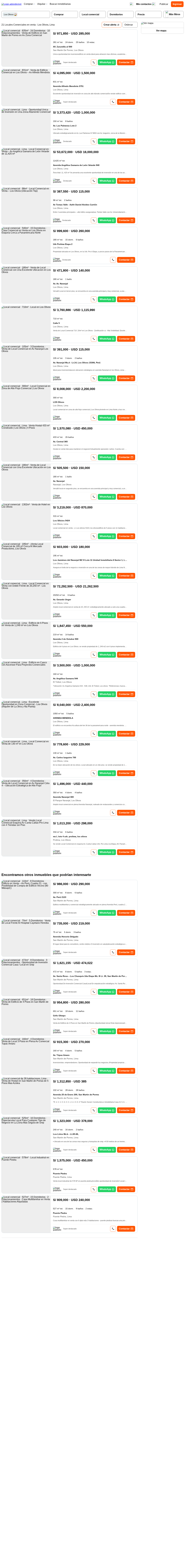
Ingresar (177, 4)
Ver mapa (161, 30)
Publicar (164, 4)
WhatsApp (105, 62)
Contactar (124, 62)
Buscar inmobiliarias (60, 4)
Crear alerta (110, 24)
